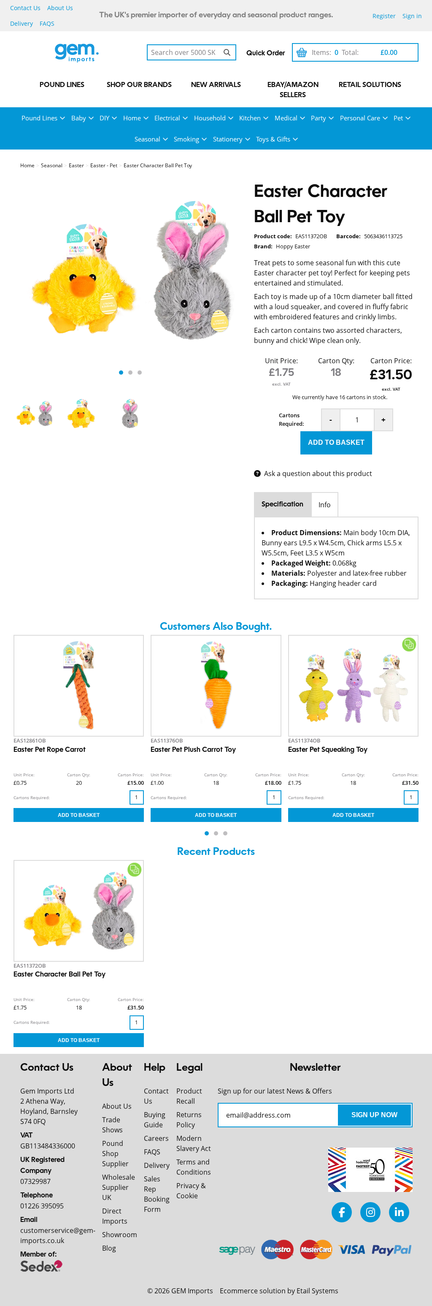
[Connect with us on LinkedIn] (399, 1212)
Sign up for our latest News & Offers (275, 1091)
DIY (104, 118)
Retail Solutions (370, 85)
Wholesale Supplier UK (118, 1187)
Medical (286, 118)
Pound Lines (62, 85)
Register (384, 16)
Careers (156, 1138)
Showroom (119, 1234)
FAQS (47, 23)
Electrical (167, 118)
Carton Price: (391, 360)
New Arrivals (216, 85)
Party (318, 118)
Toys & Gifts (273, 139)
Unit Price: (281, 360)
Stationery (228, 139)
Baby (78, 118)
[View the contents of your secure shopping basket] (301, 52)
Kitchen (250, 118)
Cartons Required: (291, 419)
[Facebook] (342, 1212)
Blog (109, 1248)
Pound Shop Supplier (115, 1153)
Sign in (412, 16)
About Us (60, 8)
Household (210, 118)
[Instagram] (370, 1212)
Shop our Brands (139, 85)
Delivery (21, 23)
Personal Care (360, 118)
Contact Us (25, 8)
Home (132, 118)
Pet (398, 118)
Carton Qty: (336, 360)
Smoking (186, 139)
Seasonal (147, 139)
